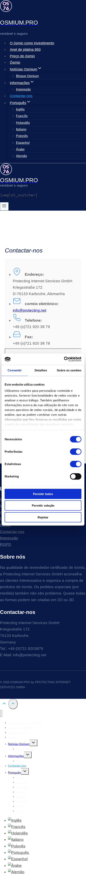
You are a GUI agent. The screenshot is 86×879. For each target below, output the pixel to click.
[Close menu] (1, 713)
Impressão (23, 89)
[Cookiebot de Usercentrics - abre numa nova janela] (63, 359)
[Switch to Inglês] (15, 820)
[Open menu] (4, 206)
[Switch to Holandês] (18, 833)
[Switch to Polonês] (16, 846)
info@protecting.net (29, 310)
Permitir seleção (43, 505)
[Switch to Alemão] (16, 872)
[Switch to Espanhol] (18, 859)
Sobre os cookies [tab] (69, 370)
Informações (16, 756)
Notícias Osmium (19, 744)
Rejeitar (43, 517)
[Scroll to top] (4, 704)
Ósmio (15, 63)
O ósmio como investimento (32, 43)
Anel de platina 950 (25, 50)
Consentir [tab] (15, 370)
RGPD (5, 544)
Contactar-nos (21, 96)
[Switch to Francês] (16, 827)
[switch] (75, 451)
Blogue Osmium (27, 76)
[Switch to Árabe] (15, 865)
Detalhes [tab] (41, 370)
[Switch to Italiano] (16, 839)
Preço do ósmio (22, 56)
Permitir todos (43, 493)
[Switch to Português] (18, 852)
